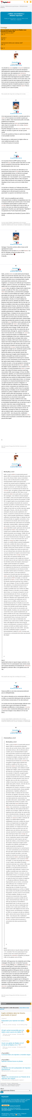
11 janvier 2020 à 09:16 (16, 158)
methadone (23, 73)
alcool (20, 128)
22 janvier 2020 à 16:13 (16, 688)
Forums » (3, 6)
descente (3, 986)
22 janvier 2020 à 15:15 (16, 466)
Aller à (2, 1088)
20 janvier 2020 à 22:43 (16, 244)
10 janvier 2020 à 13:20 (16, 65)
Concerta (27, 707)
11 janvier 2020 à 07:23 (16, 113)
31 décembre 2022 (21, 1047)
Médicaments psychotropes (12, 6)
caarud (26, 332)
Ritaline (26, 250)
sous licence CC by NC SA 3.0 (22, 1109)
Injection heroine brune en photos (12, 1061)
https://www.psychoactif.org (7, 1109)
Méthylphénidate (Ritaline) (14, 1084)
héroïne (28, 128)
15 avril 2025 (20, 1024)
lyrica (15, 964)
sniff (28, 414)
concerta (3, 288)
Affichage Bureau (5, 1113)
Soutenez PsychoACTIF (15, 1105)
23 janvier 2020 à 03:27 (16, 733)
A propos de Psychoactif (15, 1113)
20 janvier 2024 (20, 1034)
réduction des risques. (20, 1101)
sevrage (3, 205)
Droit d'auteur (4, 1108)
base (9, 162)
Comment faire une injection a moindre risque (15, 1054)
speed (10, 68)
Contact (13, 1115)
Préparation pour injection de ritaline (12, 1020)
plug (17, 171)
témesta (3, 964)
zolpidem (25, 125)
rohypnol (19, 75)
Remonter (3, 1003)
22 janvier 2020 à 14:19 (16, 271)
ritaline (23, 85)
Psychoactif (3, 1083)
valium (18, 125)
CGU (9, 1115)
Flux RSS (19, 1115)
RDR (28, 366)
